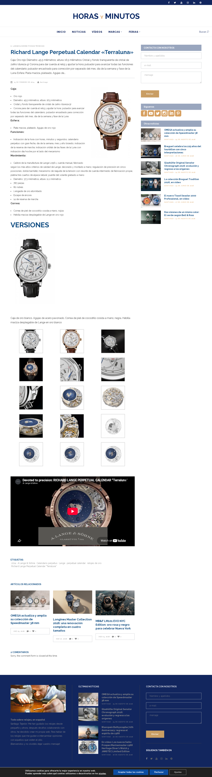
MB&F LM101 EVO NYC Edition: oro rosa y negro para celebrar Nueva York (113, 624)
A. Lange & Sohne (19, 46)
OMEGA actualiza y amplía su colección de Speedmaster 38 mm (29, 619)
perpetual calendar (76, 563)
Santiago (44, 82)
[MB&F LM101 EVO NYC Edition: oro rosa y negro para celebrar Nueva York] (115, 602)
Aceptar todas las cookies (131, 772)
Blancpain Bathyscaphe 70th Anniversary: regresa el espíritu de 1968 (117, 730)
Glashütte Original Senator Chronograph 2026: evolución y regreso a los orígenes (181, 166)
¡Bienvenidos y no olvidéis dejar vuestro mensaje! (35, 744)
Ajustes (178, 772)
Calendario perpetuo (47, 563)
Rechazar (159, 772)
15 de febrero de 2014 (24, 82)
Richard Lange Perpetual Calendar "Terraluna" (33, 566)
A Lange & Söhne (26, 563)
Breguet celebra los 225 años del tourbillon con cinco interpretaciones (182, 149)
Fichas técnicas (36, 46)
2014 (13, 563)
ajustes (102, 773)
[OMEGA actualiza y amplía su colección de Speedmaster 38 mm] (30, 600)
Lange (62, 563)
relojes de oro (94, 563)
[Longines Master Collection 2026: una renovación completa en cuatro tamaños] (72, 602)
